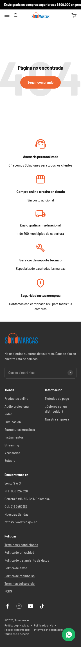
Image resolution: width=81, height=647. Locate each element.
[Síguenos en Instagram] (19, 606)
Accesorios (12, 453)
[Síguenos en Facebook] (7, 606)
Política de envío (15, 568)
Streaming (11, 445)
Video (8, 414)
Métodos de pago (57, 398)
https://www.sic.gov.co (20, 522)
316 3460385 (19, 506)
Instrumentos (14, 437)
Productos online (16, 398)
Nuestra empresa (57, 419)
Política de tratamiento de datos (26, 560)
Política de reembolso (19, 576)
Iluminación (12, 422)
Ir (41, 144)
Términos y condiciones (21, 545)
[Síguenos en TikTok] (42, 606)
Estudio (9, 460)
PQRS (8, 591)
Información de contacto (48, 629)
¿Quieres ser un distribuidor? (56, 409)
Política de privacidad (19, 552)
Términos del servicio (19, 583)
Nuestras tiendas (16, 514)
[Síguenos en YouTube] (30, 606)
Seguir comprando (40, 82)
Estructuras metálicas (19, 430)
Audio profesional (16, 406)
